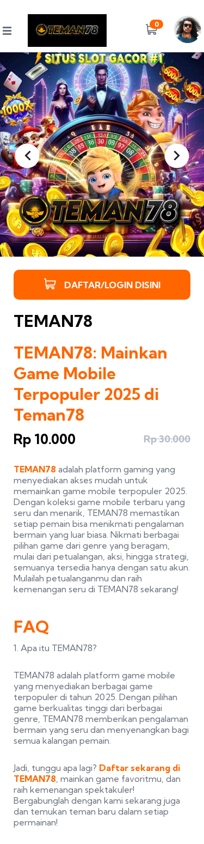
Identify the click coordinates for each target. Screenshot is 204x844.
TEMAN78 (35, 469)
